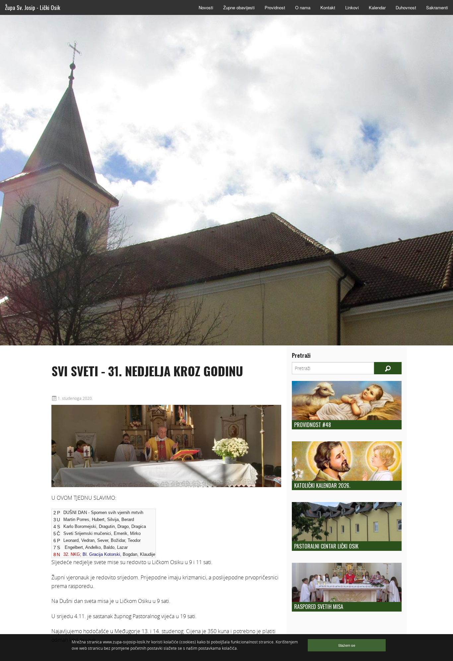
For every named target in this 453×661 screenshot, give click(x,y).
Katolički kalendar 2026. (322, 485)
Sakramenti (437, 7)
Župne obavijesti (239, 7)
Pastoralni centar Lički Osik (326, 546)
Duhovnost (406, 7)
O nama (302, 7)
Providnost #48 (312, 425)
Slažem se (346, 645)
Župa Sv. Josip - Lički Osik (32, 7)
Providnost (275, 7)
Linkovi (352, 7)
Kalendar (377, 7)
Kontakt (327, 7)
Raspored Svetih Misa (318, 607)
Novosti (206, 7)
